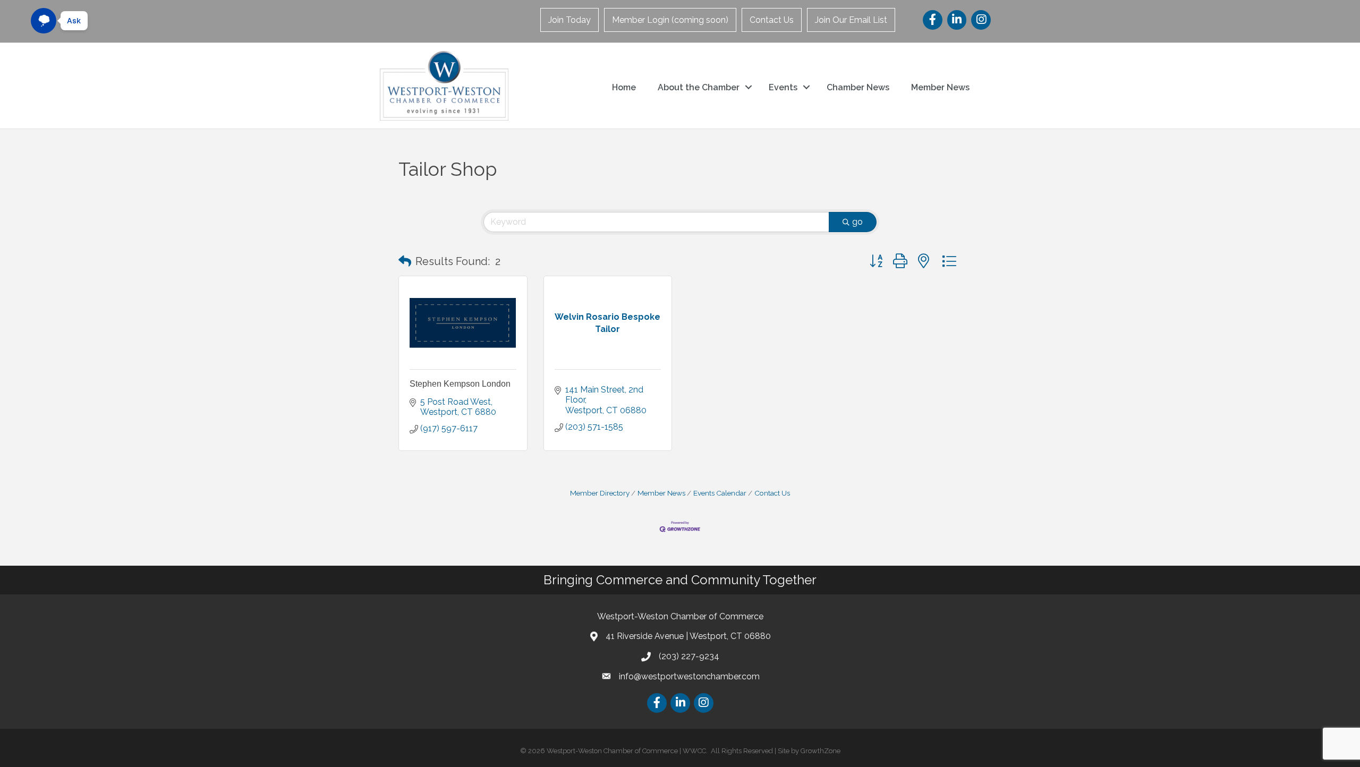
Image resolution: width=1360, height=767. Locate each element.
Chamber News (858, 87)
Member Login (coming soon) (670, 20)
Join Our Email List (851, 20)
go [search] (857, 222)
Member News (940, 87)
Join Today (569, 20)
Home (624, 87)
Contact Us (772, 20)
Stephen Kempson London (460, 383)
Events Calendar (719, 493)
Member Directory (600, 493)
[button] (404, 261)
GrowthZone (820, 751)
